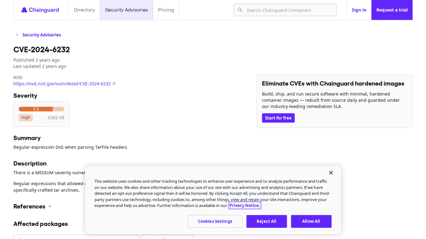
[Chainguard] (40, 10)
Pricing (166, 10)
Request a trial (392, 10)
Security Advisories (126, 10)
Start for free (278, 118)
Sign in (359, 10)
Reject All (266, 221)
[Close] (331, 173)
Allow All (311, 221)
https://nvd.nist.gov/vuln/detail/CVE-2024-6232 (62, 84)
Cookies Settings (215, 221)
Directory (84, 10)
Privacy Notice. (245, 205)
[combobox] (289, 10)
